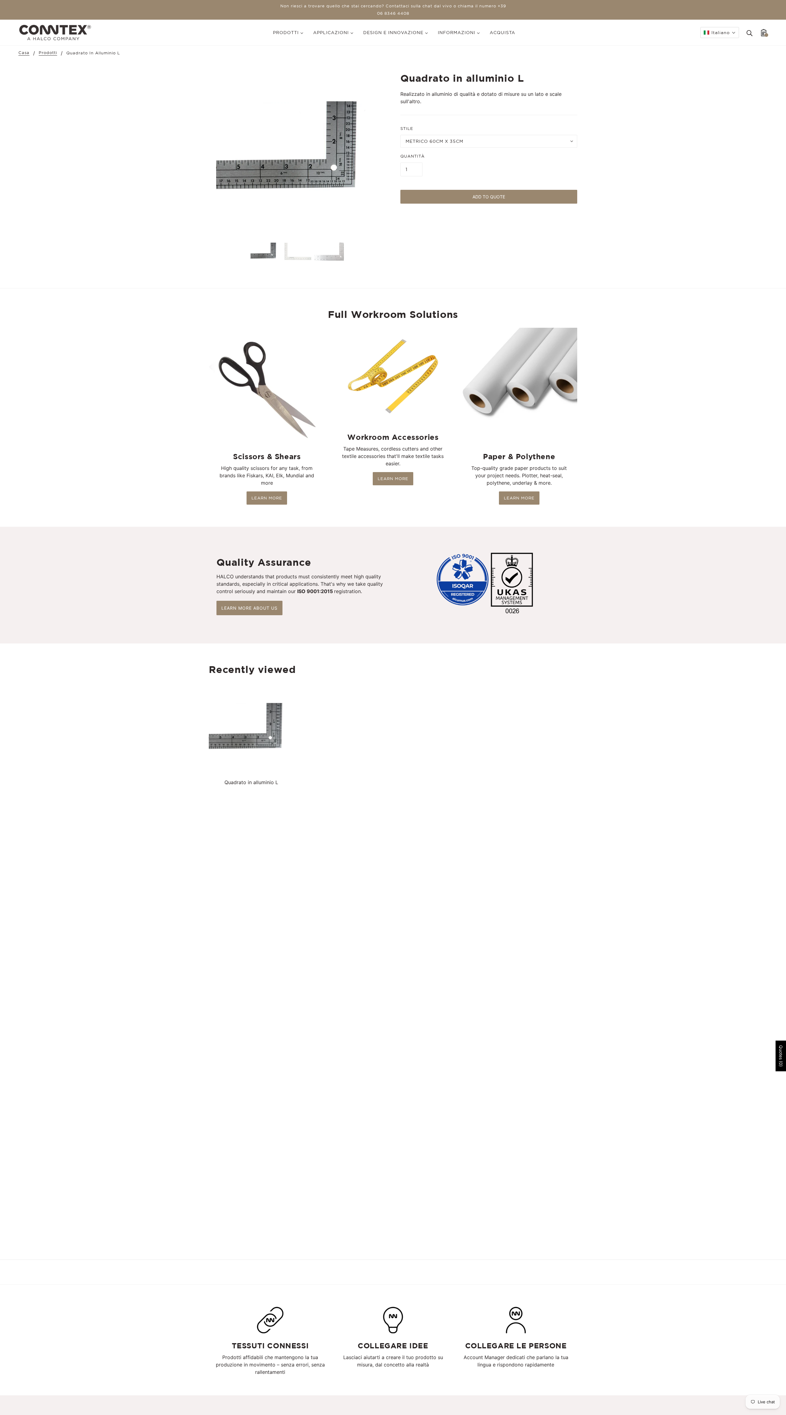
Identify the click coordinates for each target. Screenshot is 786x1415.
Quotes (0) (781, 1056)
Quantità (412, 156)
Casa (23, 53)
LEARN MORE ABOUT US (249, 608)
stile (406, 128)
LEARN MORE (266, 498)
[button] (719, 32)
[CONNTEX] (55, 32)
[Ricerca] (749, 32)
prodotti (48, 53)
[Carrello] (763, 32)
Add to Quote (489, 196)
